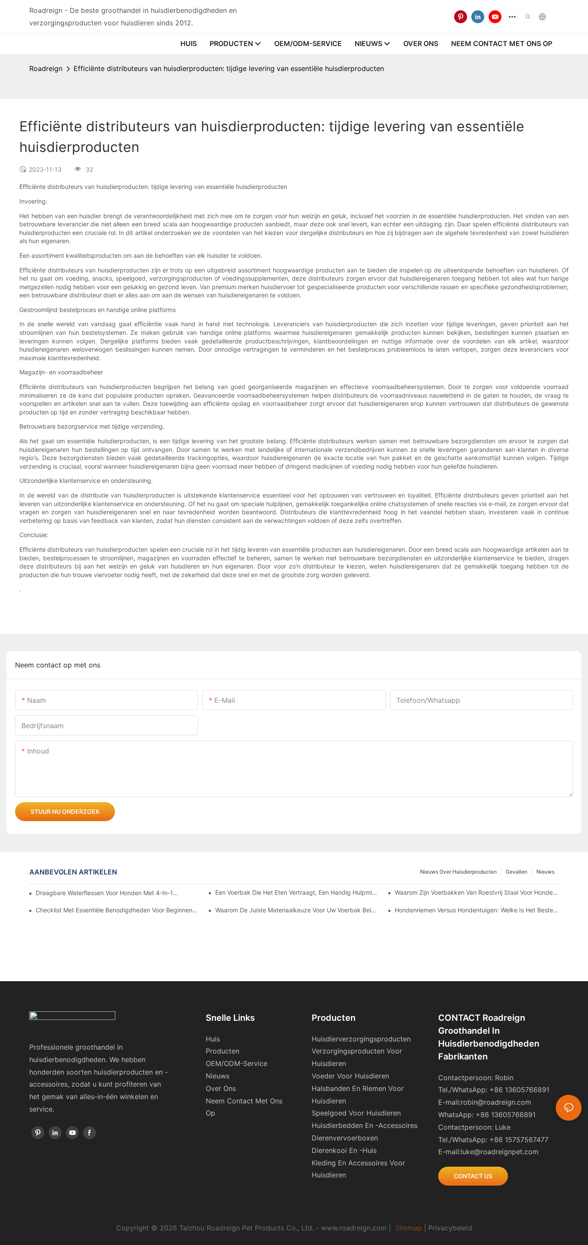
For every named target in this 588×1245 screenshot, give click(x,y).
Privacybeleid (450, 1227)
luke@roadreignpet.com (499, 1151)
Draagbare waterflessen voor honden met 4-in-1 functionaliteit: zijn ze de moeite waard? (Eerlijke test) (107, 892)
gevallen (516, 871)
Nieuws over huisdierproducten (458, 871)
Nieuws (545, 871)
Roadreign (45, 68)
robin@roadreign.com (496, 1102)
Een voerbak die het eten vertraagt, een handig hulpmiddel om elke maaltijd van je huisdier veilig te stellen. (297, 892)
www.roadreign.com (354, 1227)
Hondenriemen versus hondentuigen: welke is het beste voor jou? (476, 910)
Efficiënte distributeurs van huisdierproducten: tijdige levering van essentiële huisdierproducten (229, 68)
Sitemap (408, 1227)
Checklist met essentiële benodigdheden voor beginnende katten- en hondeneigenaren (117, 910)
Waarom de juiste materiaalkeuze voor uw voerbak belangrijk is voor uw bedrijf (297, 910)
